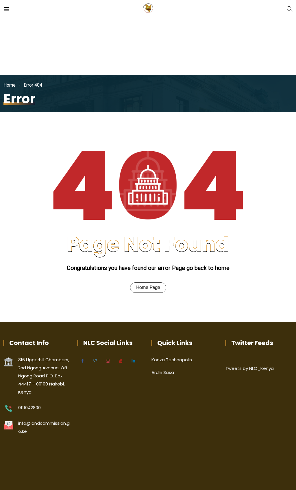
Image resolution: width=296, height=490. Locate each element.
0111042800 (29, 408)
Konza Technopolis (171, 360)
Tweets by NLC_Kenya (249, 368)
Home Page (148, 287)
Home (9, 85)
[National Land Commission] (148, 8)
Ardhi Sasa (162, 372)
